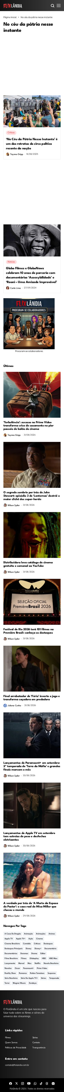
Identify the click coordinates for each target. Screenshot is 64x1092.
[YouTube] (28, 1083)
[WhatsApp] (35, 1083)
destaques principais (14, 949)
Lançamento (10, 963)
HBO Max (53, 958)
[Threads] (47, 1083)
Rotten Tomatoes (37, 973)
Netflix (37, 963)
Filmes (23, 958)
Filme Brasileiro (11, 958)
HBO (44, 958)
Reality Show (10, 973)
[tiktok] (41, 1083)
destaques (48, 944)
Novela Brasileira (51, 963)
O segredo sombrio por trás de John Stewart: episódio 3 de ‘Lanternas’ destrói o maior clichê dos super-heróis (31, 496)
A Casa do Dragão (13, 934)
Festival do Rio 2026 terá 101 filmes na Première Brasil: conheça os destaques (28, 631)
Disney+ (38, 949)
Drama (34, 954)
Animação (28, 934)
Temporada (54, 978)
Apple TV (9, 939)
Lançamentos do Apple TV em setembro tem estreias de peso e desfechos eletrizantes (29, 836)
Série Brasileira (11, 978)
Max (29, 963)
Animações (40, 934)
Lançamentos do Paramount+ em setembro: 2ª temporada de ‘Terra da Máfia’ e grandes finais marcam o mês (31, 766)
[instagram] (22, 1083)
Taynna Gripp (16, 154)
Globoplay (34, 958)
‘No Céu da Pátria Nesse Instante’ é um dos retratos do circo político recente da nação (32, 144)
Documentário (50, 949)
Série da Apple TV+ (29, 978)
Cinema (39, 939)
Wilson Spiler (14, 505)
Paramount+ (28, 968)
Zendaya (33, 983)
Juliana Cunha (14, 706)
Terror (7, 983)
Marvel (21, 963)
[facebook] (10, 1083)
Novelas (8, 968)
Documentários (11, 954)
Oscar (17, 968)
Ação (31, 939)
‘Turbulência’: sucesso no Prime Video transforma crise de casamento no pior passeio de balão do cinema (28, 426)
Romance (23, 973)
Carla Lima (15, 288)
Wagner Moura (19, 983)
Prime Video (42, 968)
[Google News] (53, 1083)
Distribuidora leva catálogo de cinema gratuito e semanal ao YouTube (28, 564)
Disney (28, 949)
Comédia (27, 944)
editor (42, 954)
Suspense (52, 973)
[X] (16, 1083)
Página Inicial (10, 17)
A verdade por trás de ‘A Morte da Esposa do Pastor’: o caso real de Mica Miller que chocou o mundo (30, 907)
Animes (52, 934)
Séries (43, 978)
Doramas (24, 954)
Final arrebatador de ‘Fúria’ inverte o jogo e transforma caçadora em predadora (31, 698)
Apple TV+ (20, 939)
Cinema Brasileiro (12, 944)
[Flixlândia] (12, 6)
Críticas (37, 944)
